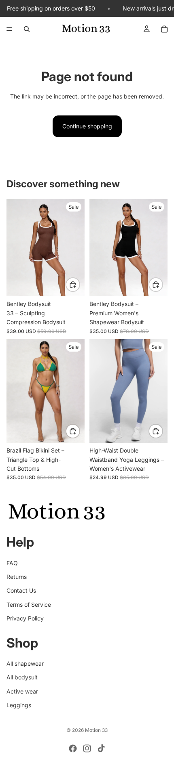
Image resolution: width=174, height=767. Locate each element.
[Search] (27, 29)
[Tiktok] (101, 748)
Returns (16, 576)
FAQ (12, 562)
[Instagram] (87, 748)
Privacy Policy (25, 618)
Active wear (22, 690)
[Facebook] (73, 748)
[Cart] (164, 29)
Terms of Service (28, 604)
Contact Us (21, 590)
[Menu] (9, 29)
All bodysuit (22, 677)
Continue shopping (87, 126)
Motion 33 (96, 730)
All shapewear (25, 663)
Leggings (18, 705)
